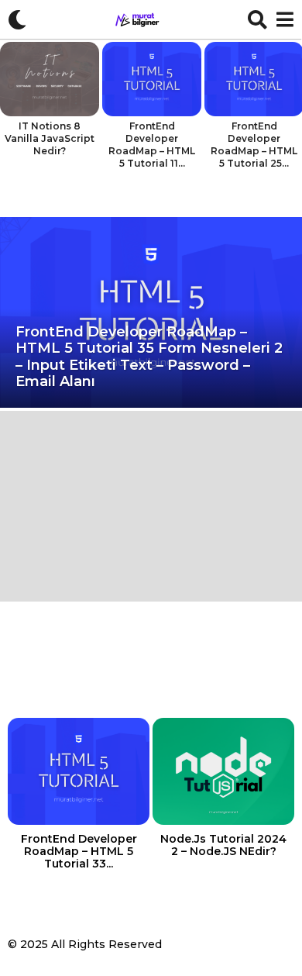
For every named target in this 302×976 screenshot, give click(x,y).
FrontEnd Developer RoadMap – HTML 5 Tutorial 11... (151, 144)
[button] (17, 19)
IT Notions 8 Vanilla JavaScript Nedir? (49, 138)
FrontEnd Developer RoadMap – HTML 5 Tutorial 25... (254, 144)
